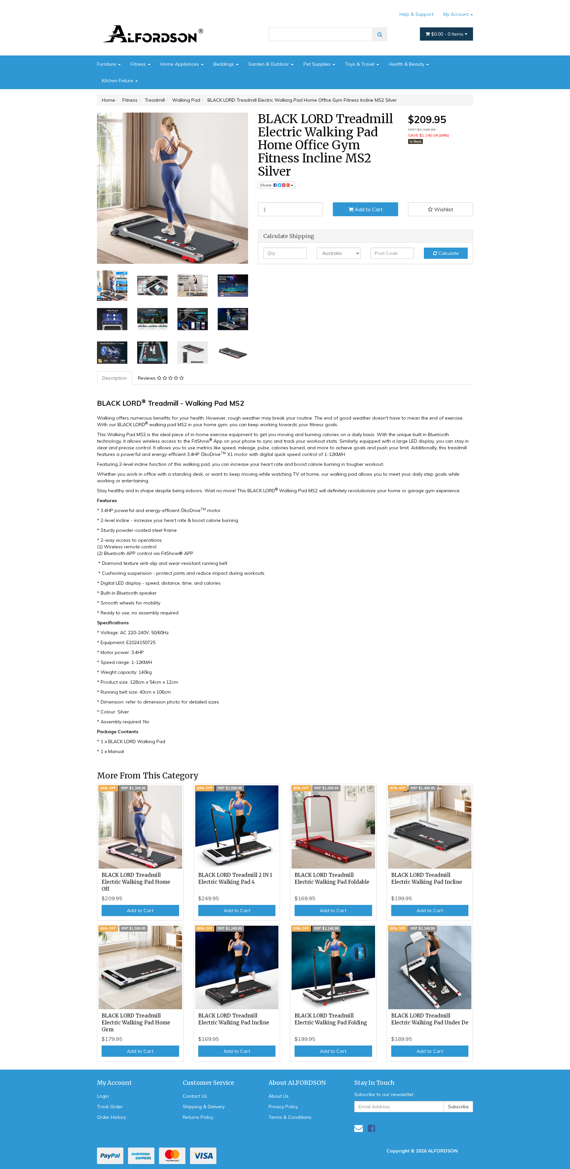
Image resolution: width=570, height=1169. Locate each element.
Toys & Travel (360, 64)
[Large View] (112, 285)
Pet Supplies (317, 64)
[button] (440, 209)
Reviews (147, 378)
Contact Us (195, 1096)
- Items (448, 34)
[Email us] (358, 1128)
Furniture (107, 64)
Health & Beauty (407, 64)
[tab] (115, 378)
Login (103, 1096)
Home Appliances (180, 64)
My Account (456, 14)
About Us (279, 1096)
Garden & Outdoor (269, 64)
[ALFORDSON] (156, 24)
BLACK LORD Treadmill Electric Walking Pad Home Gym (136, 1023)
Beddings (224, 64)
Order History (111, 1117)
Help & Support (416, 14)
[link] (371, 1128)
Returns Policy (198, 1117)
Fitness (139, 64)
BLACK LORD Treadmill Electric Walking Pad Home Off (136, 882)
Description (114, 378)
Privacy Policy (283, 1107)
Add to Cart (368, 209)
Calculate (448, 253)
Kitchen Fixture (118, 81)
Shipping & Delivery (204, 1107)
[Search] (379, 34)
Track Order (110, 1107)
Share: (266, 185)
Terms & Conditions (290, 1117)
